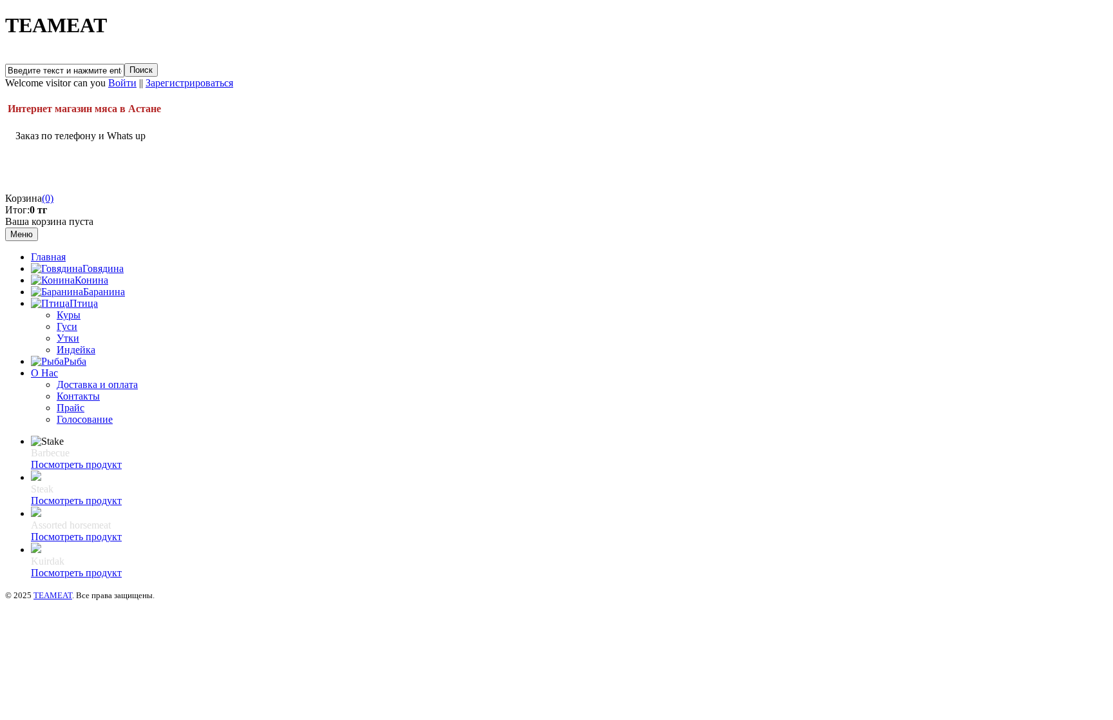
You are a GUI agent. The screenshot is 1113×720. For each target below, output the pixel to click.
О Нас (44, 372)
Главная (48, 256)
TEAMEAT (52, 595)
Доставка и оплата (97, 384)
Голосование (85, 419)
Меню (21, 234)
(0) (47, 198)
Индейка (76, 349)
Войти (122, 82)
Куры (69, 314)
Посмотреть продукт (76, 464)
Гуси (67, 326)
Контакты (78, 396)
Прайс (70, 407)
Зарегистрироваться (189, 82)
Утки (68, 338)
